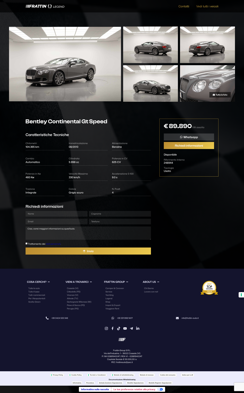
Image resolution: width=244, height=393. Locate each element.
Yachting (109, 295)
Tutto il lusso (33, 291)
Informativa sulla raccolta (95, 389)
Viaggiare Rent (112, 308)
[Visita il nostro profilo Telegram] (131, 328)
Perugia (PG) (73, 308)
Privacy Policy (58, 375)
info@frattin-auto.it (190, 318)
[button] (189, 137)
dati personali (53, 243)
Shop (107, 301)
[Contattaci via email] (177, 318)
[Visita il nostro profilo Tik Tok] (118, 328)
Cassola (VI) (72, 288)
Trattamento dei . (44, 243)
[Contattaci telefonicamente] (47, 318)
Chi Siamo (149, 288)
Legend (108, 298)
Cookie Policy (76, 375)
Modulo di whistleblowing (123, 375)
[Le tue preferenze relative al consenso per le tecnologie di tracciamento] (241, 294)
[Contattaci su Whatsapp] (112, 318)
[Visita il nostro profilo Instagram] (106, 328)
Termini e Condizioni (98, 375)
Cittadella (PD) (73, 291)
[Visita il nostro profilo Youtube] (125, 328)
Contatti (183, 6)
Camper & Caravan (114, 288)
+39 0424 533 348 (59, 318)
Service (108, 291)
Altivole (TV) (72, 298)
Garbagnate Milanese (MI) (79, 301)
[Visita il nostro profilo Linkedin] (138, 328)
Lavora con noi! (151, 291)
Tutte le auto (34, 288)
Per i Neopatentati (36, 298)
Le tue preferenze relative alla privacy (134, 389)
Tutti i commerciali (36, 295)
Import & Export (112, 305)
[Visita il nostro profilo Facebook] (112, 328)
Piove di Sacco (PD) (76, 305)
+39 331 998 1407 (125, 318)
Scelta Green (34, 301)
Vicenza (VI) (72, 295)
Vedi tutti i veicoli (207, 6)
